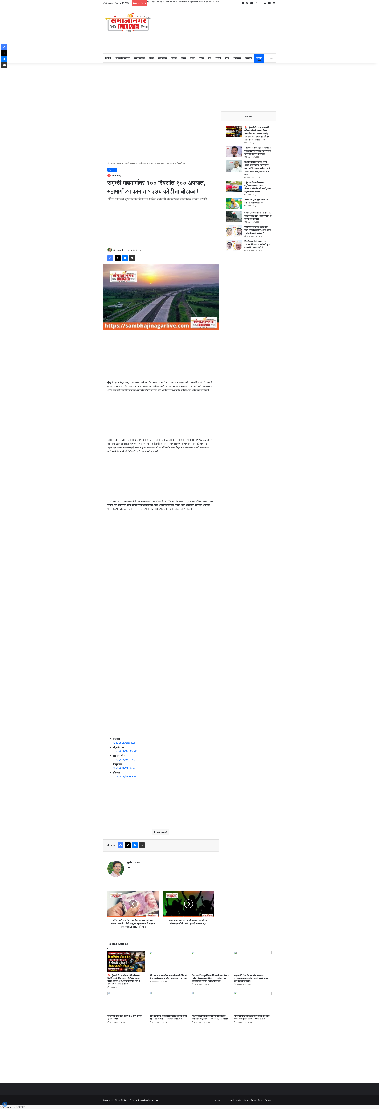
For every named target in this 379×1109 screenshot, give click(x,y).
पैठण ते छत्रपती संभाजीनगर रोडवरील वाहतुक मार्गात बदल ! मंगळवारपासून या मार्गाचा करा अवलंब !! (257, 216)
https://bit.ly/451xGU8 (124, 768)
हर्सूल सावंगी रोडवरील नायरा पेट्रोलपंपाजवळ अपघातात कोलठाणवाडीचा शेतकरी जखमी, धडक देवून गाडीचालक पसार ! (251, 978)
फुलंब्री (218, 58)
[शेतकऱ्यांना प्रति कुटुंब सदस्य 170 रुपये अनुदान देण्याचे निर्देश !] (234, 204)
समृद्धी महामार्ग (161, 832)
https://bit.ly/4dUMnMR (125, 751)
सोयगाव (183, 58)
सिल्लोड (174, 58)
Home (112, 164)
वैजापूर (192, 58)
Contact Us (270, 1100)
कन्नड (227, 58)
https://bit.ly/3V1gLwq (124, 760)
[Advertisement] (219, 30)
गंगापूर (201, 58)
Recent (248, 116)
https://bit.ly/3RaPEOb (124, 743)
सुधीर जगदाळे (117, 250)
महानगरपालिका (139, 58)
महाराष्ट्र (259, 58)
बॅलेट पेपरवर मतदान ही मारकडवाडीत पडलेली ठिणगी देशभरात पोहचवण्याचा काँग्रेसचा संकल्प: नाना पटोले (257, 151)
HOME (108, 58)
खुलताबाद (237, 58)
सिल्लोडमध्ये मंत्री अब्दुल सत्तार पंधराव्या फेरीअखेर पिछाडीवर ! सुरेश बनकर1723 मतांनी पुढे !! (257, 244)
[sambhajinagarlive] (130, 23)
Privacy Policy (257, 1100)
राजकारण (248, 58)
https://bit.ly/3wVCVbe (124, 777)
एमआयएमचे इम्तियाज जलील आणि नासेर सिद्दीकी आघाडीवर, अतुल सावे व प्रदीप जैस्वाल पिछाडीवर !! (257, 230)
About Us (218, 1100)
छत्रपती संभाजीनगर (123, 58)
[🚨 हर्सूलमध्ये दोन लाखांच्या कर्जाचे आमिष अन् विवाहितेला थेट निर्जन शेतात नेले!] (234, 131)
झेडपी (151, 58)
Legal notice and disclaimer (237, 1100)
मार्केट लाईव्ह (162, 58)
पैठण (209, 58)
